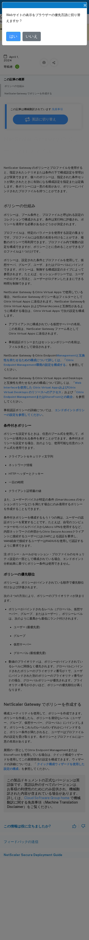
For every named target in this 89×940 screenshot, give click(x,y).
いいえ (32, 36)
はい (13, 36)
